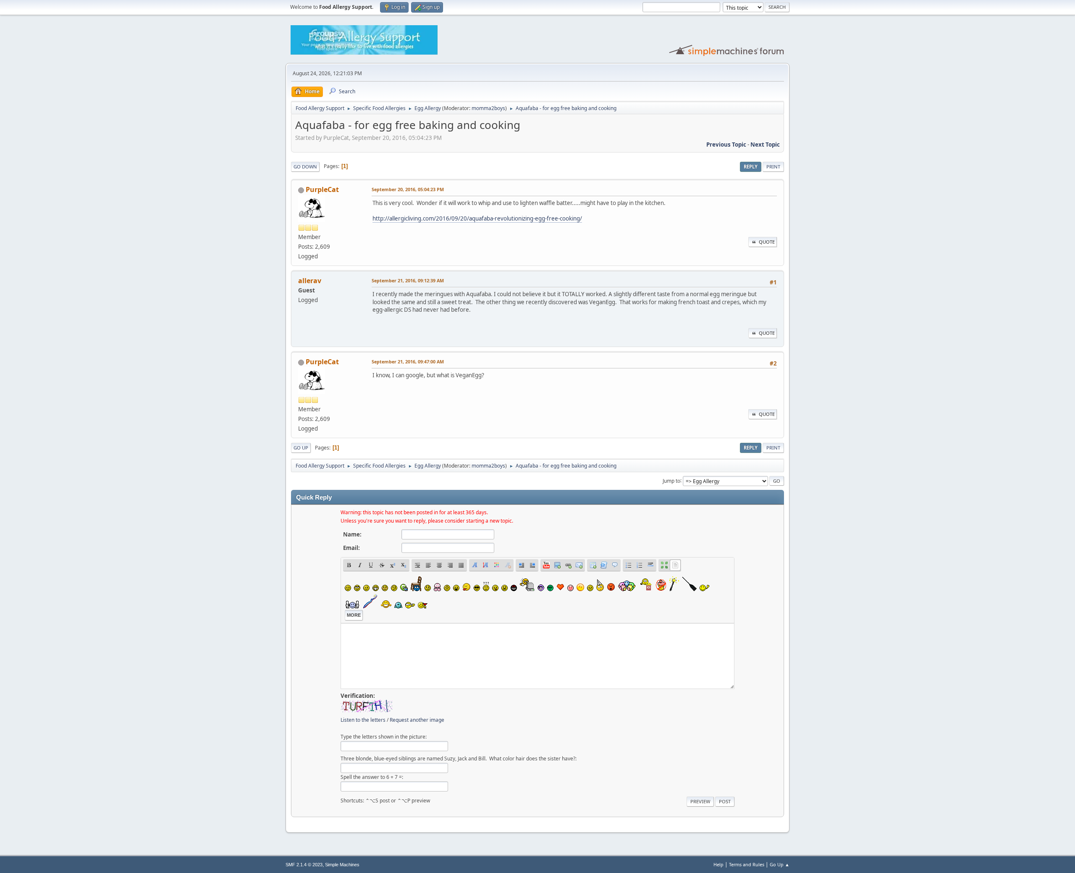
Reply (751, 166)
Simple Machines (342, 864)
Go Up (301, 447)
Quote (767, 242)
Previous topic (726, 144)
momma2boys (488, 108)
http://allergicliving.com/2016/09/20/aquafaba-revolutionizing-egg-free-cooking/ (477, 218)
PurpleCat (322, 189)
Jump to (671, 480)
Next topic (765, 144)
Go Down (305, 166)
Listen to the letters (363, 719)
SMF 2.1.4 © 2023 (304, 864)
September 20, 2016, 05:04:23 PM (408, 189)
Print (773, 166)
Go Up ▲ (779, 864)
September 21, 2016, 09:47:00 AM (408, 361)
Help (718, 864)
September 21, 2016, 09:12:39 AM (408, 280)
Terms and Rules (746, 864)
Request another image (417, 719)
